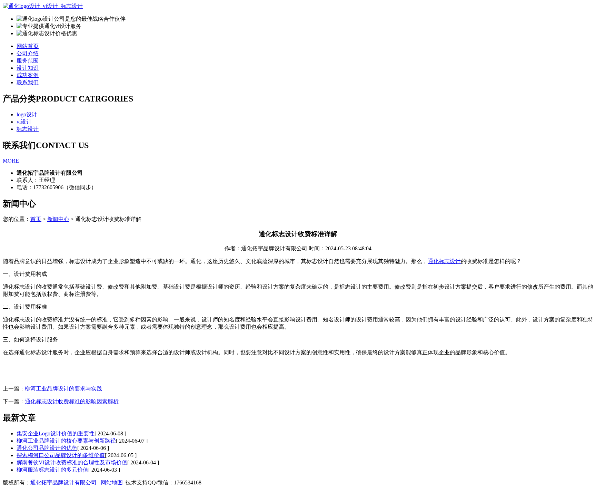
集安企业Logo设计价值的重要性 (56, 433)
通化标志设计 (444, 261)
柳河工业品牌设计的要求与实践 (63, 389)
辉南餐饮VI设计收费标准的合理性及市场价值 (72, 462)
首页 (35, 219)
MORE (11, 161)
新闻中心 (58, 219)
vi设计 (24, 122)
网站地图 (112, 482)
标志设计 (28, 129)
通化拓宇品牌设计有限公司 (63, 482)
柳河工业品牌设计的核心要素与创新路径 (66, 441)
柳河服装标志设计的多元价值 (52, 470)
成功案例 (28, 75)
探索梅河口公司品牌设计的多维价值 (61, 455)
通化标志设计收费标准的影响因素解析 (72, 401)
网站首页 (28, 46)
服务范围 (28, 61)
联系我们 (28, 82)
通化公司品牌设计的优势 (47, 448)
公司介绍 (28, 53)
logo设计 (27, 114)
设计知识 (28, 68)
